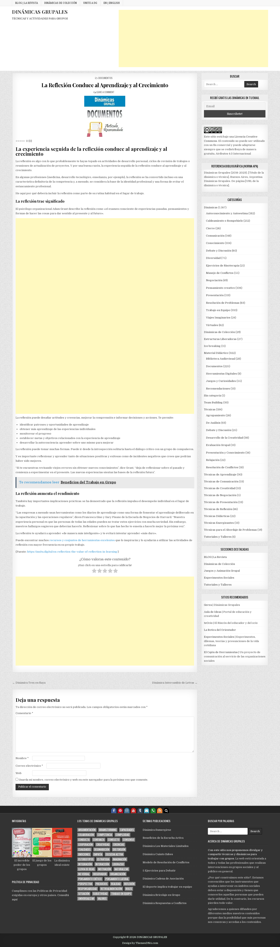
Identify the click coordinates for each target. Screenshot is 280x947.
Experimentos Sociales (219, 577)
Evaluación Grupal (218, 445)
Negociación (214, 280)
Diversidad (213, 258)
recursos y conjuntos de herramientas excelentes (82, 540)
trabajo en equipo (121, 894)
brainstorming (107, 830)
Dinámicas (210, 207)
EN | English (112, 3)
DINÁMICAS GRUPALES (40, 11)
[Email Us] (146, 810)
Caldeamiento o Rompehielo (224, 220)
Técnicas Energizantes (219, 522)
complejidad (122, 835)
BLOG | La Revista (26, 3)
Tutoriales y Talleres (218, 536)
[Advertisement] (193, 38)
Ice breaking (212, 346)
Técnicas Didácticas (217, 516)
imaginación (119, 859)
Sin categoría (212, 395)
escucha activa (114, 854)
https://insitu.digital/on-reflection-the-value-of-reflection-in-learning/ (72, 551)
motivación (104, 869)
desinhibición (101, 849)
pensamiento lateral (117, 879)
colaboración (86, 835)
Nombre (22, 758)
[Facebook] (113, 810)
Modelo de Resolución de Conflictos (166, 862)
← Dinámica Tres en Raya (29, 682)
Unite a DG (90, 3)
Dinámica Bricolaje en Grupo (161, 894)
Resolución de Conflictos (222, 467)
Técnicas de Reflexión (218, 509)
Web (19, 773)
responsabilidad (87, 889)
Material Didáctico (216, 352)
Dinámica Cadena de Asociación (163, 878)
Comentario (24, 713)
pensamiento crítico (90, 879)
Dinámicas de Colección (60, 3)
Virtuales (212, 325)
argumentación (87, 830)
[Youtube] (133, 810)
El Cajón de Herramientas (221, 652)
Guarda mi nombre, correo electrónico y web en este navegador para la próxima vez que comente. (83, 779)
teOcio (208, 622)
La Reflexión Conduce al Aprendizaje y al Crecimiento (104, 85)
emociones (84, 854)
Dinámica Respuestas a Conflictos (165, 903)
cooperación (85, 845)
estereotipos (85, 859)
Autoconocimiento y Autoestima (227, 213)
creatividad (102, 845)
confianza (98, 840)
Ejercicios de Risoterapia (222, 265)
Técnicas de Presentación (221, 502)
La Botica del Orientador (220, 629)
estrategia (103, 859)
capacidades (127, 830)
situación (83, 894)
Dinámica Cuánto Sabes (158, 854)
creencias (118, 845)
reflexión (129, 884)
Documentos (105, 78)
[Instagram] (127, 810)
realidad (116, 884)
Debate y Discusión (218, 250)
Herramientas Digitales (221, 373)
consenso (128, 840)
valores (102, 899)
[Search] (166, 810)
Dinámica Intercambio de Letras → (174, 682)
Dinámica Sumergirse (157, 829)
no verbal (83, 874)
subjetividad (100, 894)
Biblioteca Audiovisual (220, 358)
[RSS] (159, 810)
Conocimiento (215, 243)
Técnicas (209, 409)
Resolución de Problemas (222, 302)
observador (100, 874)
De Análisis (213, 422)
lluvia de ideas (86, 869)
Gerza (208, 604)
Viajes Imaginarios (218, 317)
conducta (83, 840)
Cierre (210, 228)
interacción (102, 864)
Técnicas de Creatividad (219, 488)
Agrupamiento (215, 415)
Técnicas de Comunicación (221, 481)
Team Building (213, 402)
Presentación (215, 295)
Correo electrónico (29, 765)
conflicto (113, 840)
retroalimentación (111, 889)
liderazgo (118, 864)
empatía (98, 854)
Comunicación (215, 235)
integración (85, 864)
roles (129, 889)
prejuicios (101, 884)
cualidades (84, 849)
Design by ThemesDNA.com (140, 943)
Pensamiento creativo (220, 287)
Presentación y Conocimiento (225, 452)
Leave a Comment (105, 92)
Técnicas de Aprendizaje (220, 474)
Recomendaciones (218, 388)
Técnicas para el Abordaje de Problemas (230, 529)
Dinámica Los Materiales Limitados (166, 846)
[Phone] (153, 810)
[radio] (94, 571)
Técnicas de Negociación (220, 495)
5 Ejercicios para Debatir (159, 870)
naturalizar (121, 869)
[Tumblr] (140, 810)
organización (117, 874)
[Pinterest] (120, 810)
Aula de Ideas (212, 611)
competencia (105, 835)
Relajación (213, 460)
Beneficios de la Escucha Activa (163, 837)
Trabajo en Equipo (218, 310)
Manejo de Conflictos (219, 272)
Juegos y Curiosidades (221, 381)
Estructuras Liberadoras (220, 339)
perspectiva (85, 884)
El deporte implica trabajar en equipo (167, 886)
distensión (119, 849)
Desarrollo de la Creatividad (224, 437)
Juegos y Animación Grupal (222, 570)
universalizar (86, 899)
